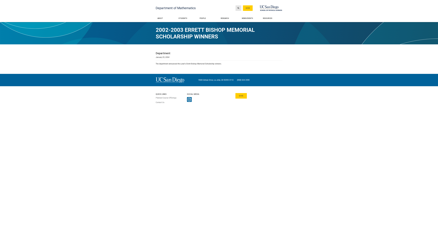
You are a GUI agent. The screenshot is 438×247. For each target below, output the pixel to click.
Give (248, 8)
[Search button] (238, 8)
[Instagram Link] (189, 101)
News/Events (247, 18)
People (203, 18)
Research (225, 18)
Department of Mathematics (176, 8)
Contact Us (160, 102)
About (160, 18)
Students (183, 18)
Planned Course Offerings (166, 98)
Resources (267, 18)
